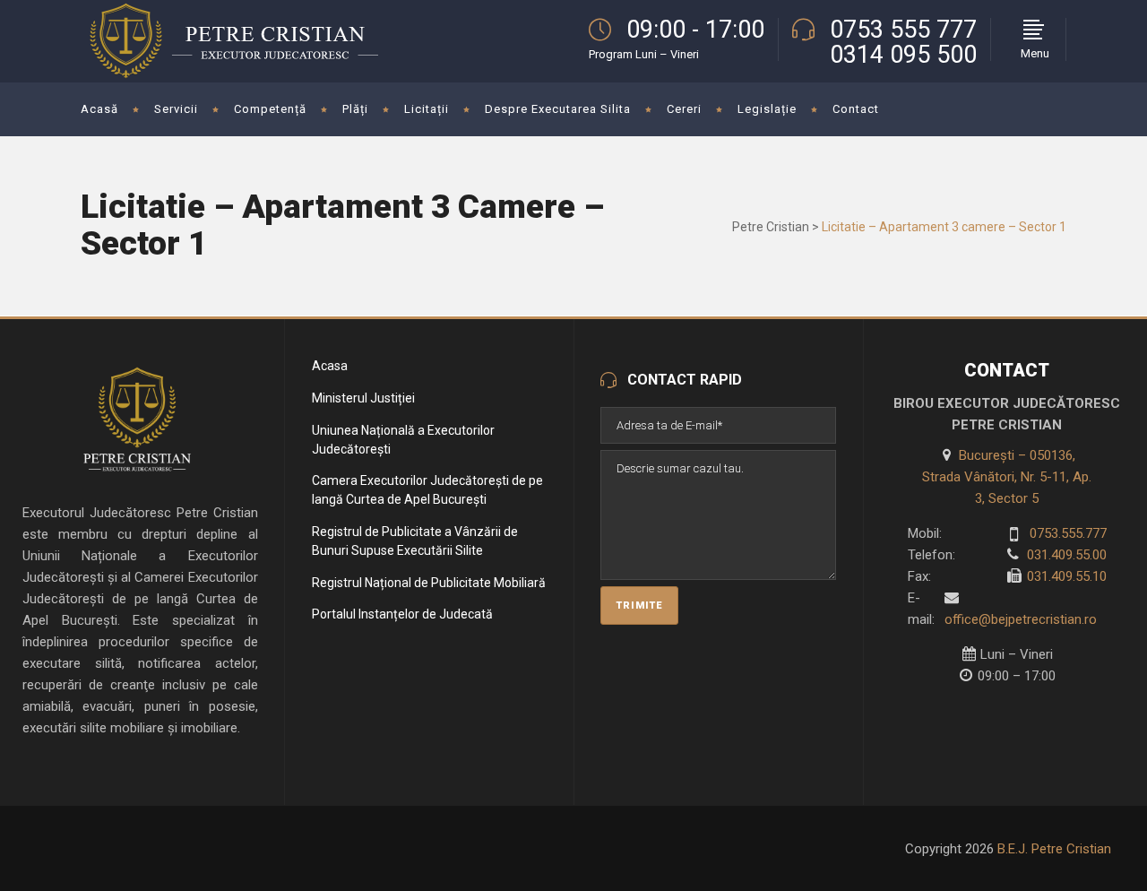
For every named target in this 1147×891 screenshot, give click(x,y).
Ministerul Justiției (363, 398)
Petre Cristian (770, 227)
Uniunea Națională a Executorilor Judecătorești (403, 439)
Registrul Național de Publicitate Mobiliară (429, 582)
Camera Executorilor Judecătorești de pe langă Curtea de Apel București (427, 489)
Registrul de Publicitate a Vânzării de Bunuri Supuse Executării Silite (415, 541)
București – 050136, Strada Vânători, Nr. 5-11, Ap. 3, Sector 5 (1006, 476)
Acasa (330, 366)
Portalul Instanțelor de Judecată (402, 614)
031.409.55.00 (1065, 555)
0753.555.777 (1066, 533)
